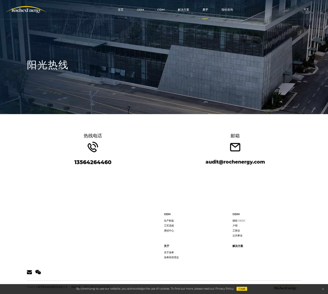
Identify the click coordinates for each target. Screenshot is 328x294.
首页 (121, 9)
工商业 (236, 230)
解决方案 (183, 9)
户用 (235, 225)
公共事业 (237, 235)
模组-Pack (239, 220)
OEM (140, 9)
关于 (205, 9)
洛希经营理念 (171, 257)
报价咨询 (227, 9)
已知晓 (241, 288)
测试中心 (169, 230)
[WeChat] (38, 272)
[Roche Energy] (26, 9)
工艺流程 (169, 225)
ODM (161, 9)
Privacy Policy (224, 288)
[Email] (29, 272)
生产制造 (169, 220)
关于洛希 (169, 252)
